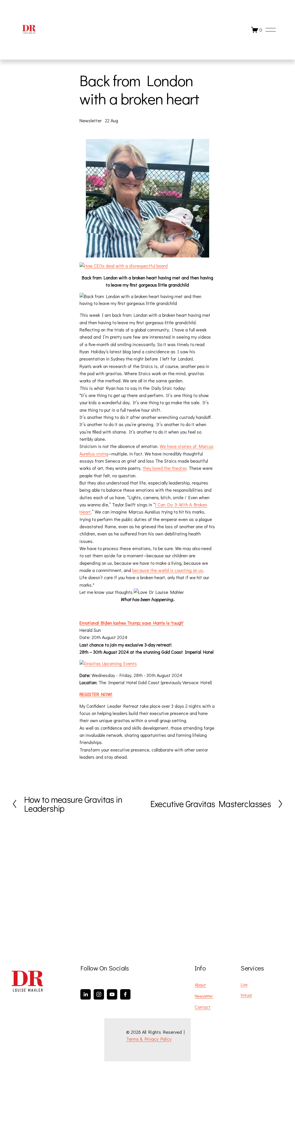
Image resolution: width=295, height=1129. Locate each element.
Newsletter (91, 120)
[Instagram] (99, 994)
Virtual (246, 995)
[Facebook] (125, 994)
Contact (203, 1007)
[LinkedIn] (85, 994)
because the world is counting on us (167, 570)
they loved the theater (164, 468)
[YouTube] (112, 994)
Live (244, 984)
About (200, 985)
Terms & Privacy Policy (148, 1039)
